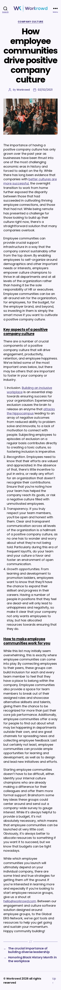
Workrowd (23, 89)
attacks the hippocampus (31, 411)
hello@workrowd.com (19, 901)
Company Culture (30, 21)
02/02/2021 (45, 89)
